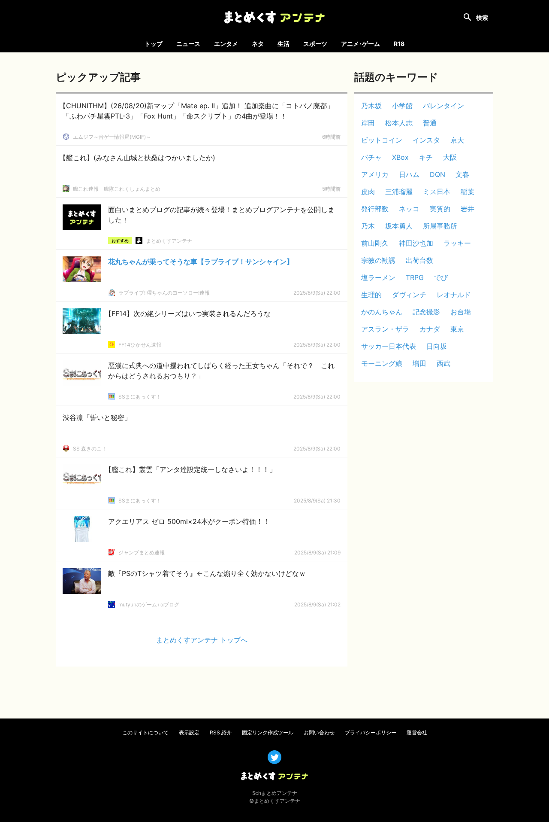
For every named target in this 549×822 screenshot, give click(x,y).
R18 (399, 43)
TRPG (415, 277)
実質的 (440, 208)
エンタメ (226, 43)
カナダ (429, 329)
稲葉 (467, 191)
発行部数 (375, 208)
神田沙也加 (416, 243)
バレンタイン (443, 105)
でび (441, 277)
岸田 (368, 123)
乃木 (368, 226)
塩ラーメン (378, 277)
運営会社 (417, 732)
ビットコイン (381, 140)
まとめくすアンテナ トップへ (201, 640)
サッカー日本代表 (388, 346)
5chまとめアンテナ (274, 793)
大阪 (450, 157)
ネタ (258, 43)
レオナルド (454, 294)
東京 (457, 329)
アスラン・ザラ (385, 329)
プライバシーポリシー (370, 732)
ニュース (188, 43)
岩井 (467, 208)
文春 (462, 174)
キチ (426, 157)
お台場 (460, 311)
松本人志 (399, 123)
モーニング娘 (381, 363)
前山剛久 (375, 243)
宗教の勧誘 (378, 260)
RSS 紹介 (221, 732)
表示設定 (189, 732)
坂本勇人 (399, 226)
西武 (443, 363)
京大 (457, 140)
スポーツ (315, 43)
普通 (430, 123)
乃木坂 (371, 105)
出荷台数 (419, 260)
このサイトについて (145, 732)
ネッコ (409, 208)
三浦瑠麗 (399, 191)
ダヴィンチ (409, 294)
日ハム (409, 174)
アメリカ (375, 174)
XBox (400, 157)
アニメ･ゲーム (360, 43)
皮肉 (368, 191)
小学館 (402, 105)
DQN (437, 174)
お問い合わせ (319, 732)
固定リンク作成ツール (267, 732)
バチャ (371, 157)
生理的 (371, 294)
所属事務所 (440, 226)
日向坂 (436, 346)
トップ (154, 43)
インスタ (426, 140)
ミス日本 (436, 191)
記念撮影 (426, 311)
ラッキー (457, 243)
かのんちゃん (381, 311)
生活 (284, 43)
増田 (419, 363)
